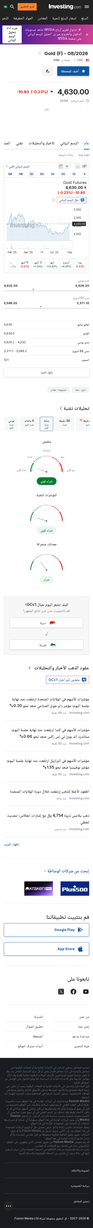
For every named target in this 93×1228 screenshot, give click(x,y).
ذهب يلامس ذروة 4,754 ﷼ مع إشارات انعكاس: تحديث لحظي (48, 818)
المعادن (42, 19)
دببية (43, 623)
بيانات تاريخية (65, 154)
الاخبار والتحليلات (41, 142)
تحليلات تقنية (76, 408)
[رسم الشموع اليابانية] (84, 166)
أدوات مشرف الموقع (30, 1046)
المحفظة (38, 1036)
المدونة (38, 1017)
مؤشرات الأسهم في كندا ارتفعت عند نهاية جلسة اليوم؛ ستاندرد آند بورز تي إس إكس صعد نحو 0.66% (50, 733)
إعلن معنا (83, 1026)
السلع (84, 19)
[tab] (64, 424)
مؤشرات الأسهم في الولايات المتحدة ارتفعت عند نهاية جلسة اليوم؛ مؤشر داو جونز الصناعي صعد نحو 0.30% (49, 702)
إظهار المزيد (46, 372)
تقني (19, 142)
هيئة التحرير (81, 1046)
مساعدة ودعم (80, 1036)
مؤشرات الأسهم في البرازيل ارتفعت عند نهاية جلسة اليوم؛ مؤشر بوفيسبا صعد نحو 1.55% (48, 764)
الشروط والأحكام (80, 1170)
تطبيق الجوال (34, 1026)
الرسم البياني (69, 142)
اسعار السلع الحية (64, 19)
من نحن (84, 1017)
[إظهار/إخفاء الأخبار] (60, 166)
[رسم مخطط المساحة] (77, 166)
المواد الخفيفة (23, 19)
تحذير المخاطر (81, 1201)
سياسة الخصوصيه (80, 1185)
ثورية (42, 645)
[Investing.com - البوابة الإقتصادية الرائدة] (65, 7)
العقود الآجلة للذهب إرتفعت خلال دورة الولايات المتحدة (49, 791)
